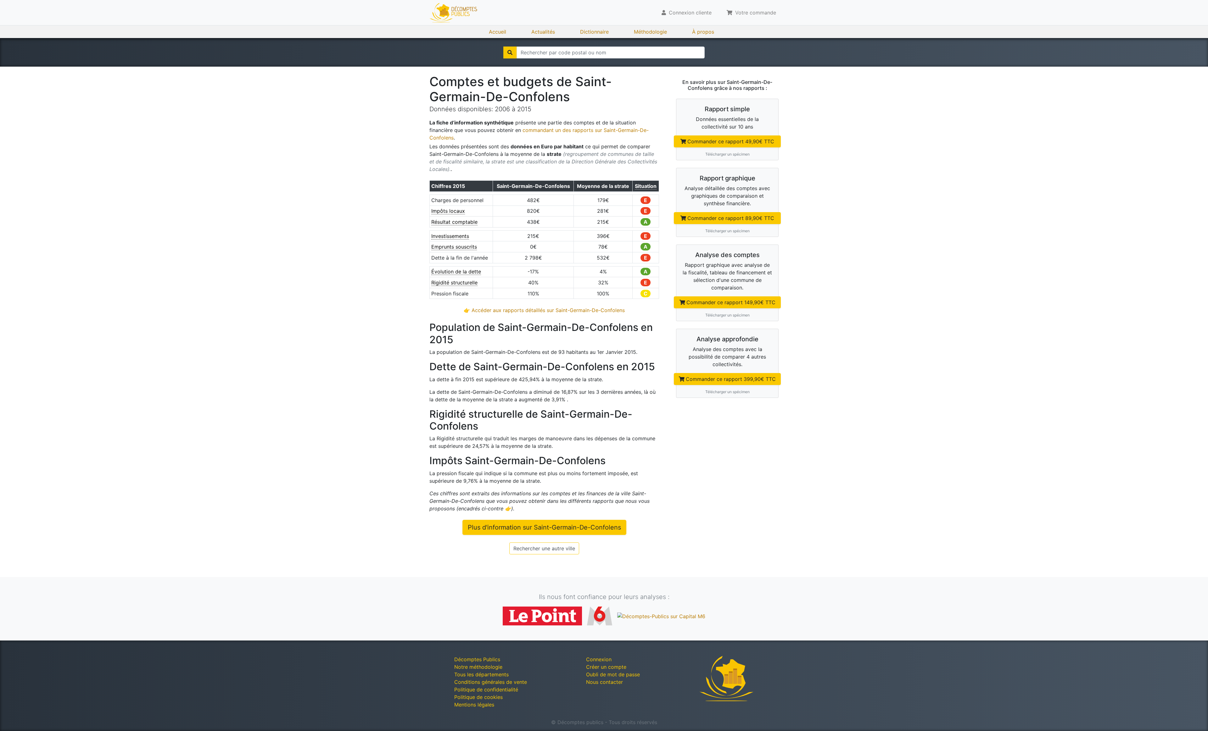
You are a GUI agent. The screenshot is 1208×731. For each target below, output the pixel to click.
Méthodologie (650, 32)
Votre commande (755, 12)
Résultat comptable (454, 222)
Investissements (450, 236)
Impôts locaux (448, 211)
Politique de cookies (478, 697)
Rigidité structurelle (454, 282)
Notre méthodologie (478, 667)
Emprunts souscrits (454, 247)
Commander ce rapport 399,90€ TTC (731, 379)
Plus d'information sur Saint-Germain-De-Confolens (544, 527)
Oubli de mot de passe (613, 674)
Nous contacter (604, 682)
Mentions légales (474, 704)
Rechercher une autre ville (544, 548)
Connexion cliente (689, 12)
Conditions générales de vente (490, 682)
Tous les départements (481, 674)
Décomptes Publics (477, 659)
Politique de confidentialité (486, 689)
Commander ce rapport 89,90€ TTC (730, 218)
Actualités (543, 32)
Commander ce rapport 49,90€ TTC (730, 141)
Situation (646, 186)
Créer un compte (606, 667)
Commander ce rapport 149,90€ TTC (730, 302)
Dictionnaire (594, 32)
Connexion (599, 659)
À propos (703, 32)
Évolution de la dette (456, 271)
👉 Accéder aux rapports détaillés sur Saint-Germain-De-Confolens (544, 310)
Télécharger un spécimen (727, 154)
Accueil (497, 32)
